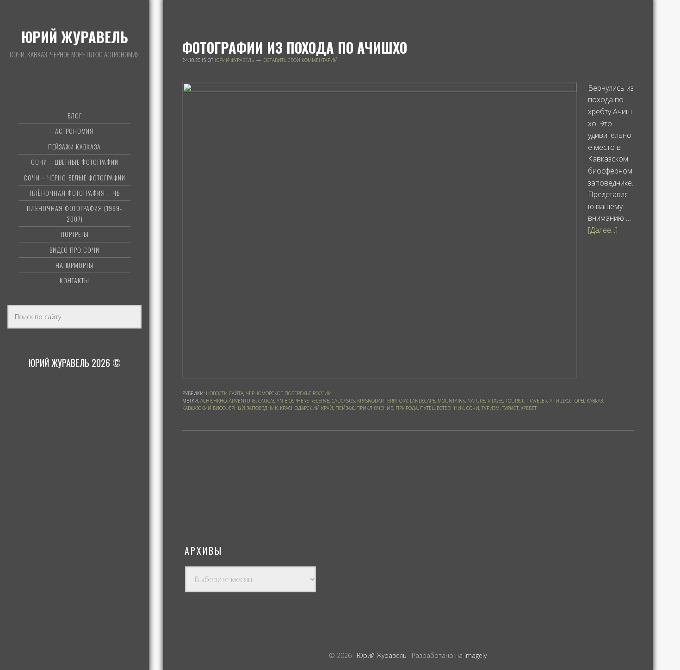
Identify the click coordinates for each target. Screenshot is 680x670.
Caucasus (343, 400)
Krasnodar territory (382, 400)
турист (510, 408)
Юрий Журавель (74, 36)
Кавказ (595, 400)
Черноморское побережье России (289, 393)
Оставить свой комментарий (301, 60)
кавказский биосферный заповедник (230, 408)
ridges (495, 400)
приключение (374, 408)
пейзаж (344, 408)
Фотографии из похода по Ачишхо (294, 47)
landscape (422, 400)
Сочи (472, 408)
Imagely (475, 655)
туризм (491, 408)
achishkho (213, 400)
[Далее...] (603, 230)
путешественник (442, 408)
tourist (515, 400)
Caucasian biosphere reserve (293, 400)
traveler (536, 400)
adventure (242, 400)
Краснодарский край (306, 408)
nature (476, 400)
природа (407, 408)
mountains (451, 400)
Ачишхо (560, 400)
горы (578, 400)
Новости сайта (224, 393)
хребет (529, 408)
